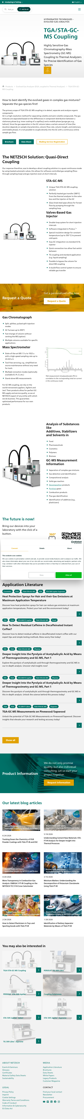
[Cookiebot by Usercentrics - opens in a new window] (73, 542)
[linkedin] (51, 1102)
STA (40, 591)
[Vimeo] (48, 1102)
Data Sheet (26, 142)
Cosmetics (7, 591)
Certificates (7, 1072)
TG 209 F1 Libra (24, 706)
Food (54, 620)
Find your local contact (52, 1091)
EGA (17, 591)
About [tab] (69, 548)
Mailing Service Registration (52, 142)
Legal (5, 1087)
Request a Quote (56, 301)
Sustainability (8, 1078)
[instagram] (59, 1102)
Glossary (5, 1070)
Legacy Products (50, 1078)
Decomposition (55, 484)
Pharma (37, 649)
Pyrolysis (52, 488)
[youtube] (44, 1102)
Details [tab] (42, 548)
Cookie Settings (9, 1097)
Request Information (58, 782)
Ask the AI (25, 9)
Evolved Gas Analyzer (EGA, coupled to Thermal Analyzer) (40, 86)
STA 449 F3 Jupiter (25, 620)
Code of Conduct (9, 1103)
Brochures (47, 1070)
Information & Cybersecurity (14, 1105)
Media (46, 1062)
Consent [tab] (14, 548)
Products (9, 86)
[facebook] (55, 1102)
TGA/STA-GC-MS (29, 591)
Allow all (68, 575)
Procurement (48, 1097)
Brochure (9, 142)
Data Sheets (48, 1072)
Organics (54, 706)
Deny (41, 575)
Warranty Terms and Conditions (15, 1100)
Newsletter (47, 1094)
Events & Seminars (10, 1067)
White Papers (48, 1075)
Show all (10, 740)
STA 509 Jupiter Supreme (55, 591)
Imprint (5, 1094)
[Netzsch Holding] (3, 2)
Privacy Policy (8, 1091)
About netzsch (11, 1062)
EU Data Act (7, 1108)
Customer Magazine (51, 1081)
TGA (5, 706)
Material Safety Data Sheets (14, 1075)
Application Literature (52, 1067)
